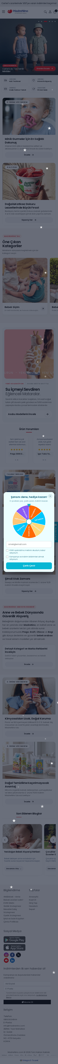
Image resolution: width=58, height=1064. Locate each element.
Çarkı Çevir (29, 565)
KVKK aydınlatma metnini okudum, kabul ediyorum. (27, 551)
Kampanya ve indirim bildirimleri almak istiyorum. (27, 558)
